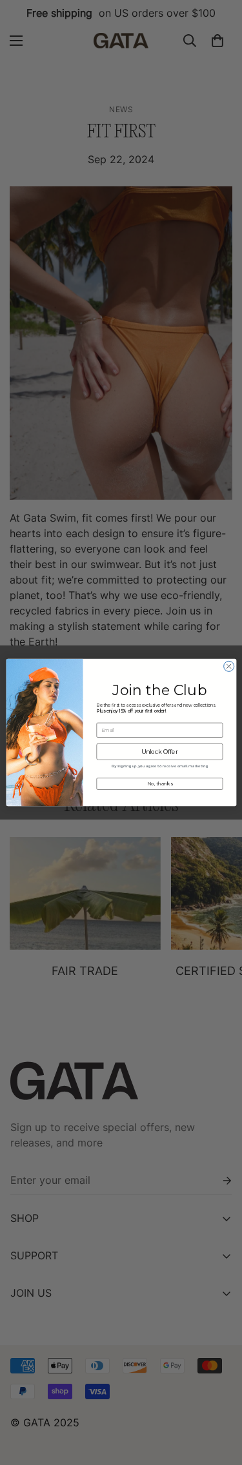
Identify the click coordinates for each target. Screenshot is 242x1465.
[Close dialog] (228, 666)
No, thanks (159, 784)
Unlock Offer (159, 751)
